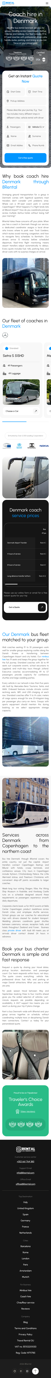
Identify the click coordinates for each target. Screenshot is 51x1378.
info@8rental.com (25, 1172)
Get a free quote (25, 158)
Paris (25, 1264)
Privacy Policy (25, 1334)
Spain (25, 1214)
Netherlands (25, 1232)
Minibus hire (25, 1290)
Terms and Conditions (25, 1328)
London (25, 1258)
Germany (25, 1220)
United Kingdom (25, 1208)
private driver (14, 930)
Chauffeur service (25, 1302)
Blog (25, 1322)
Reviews (25, 1308)
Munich (25, 1276)
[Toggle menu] (47, 3)
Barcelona (25, 1246)
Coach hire (25, 1296)
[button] (36, 127)
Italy (25, 1202)
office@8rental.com (25, 1184)
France (25, 1226)
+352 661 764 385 (25, 1161)
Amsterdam (26, 1270)
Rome (25, 1252)
